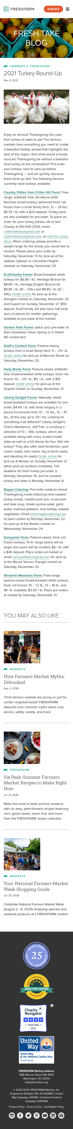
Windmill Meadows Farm (23, 575)
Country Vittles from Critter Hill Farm (32, 192)
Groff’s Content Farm (20, 346)
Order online (22, 294)
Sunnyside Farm (16, 537)
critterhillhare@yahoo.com (23, 236)
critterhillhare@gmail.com (22, 231)
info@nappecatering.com (48, 514)
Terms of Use (34, 1106)
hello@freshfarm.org (36, 1082)
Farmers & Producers (30, 66)
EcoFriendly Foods (18, 274)
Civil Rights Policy (54, 1106)
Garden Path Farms (18, 327)
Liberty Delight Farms (20, 397)
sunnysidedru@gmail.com (31, 557)
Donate (53, 9)
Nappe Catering (16, 489)
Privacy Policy (17, 1106)
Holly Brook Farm (17, 369)
